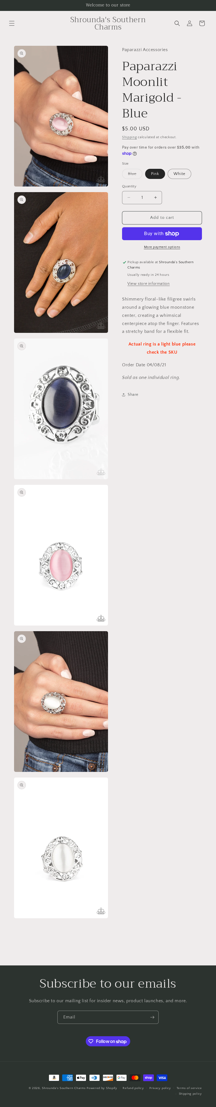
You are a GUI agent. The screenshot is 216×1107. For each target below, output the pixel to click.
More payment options (162, 247)
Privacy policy (160, 1088)
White (179, 174)
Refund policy (133, 1088)
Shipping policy (190, 1093)
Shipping (129, 137)
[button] (12, 23)
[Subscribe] (152, 1017)
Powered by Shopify (102, 1088)
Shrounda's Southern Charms (64, 1088)
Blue (135, 175)
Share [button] (133, 394)
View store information (148, 283)
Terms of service (189, 1088)
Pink (155, 174)
